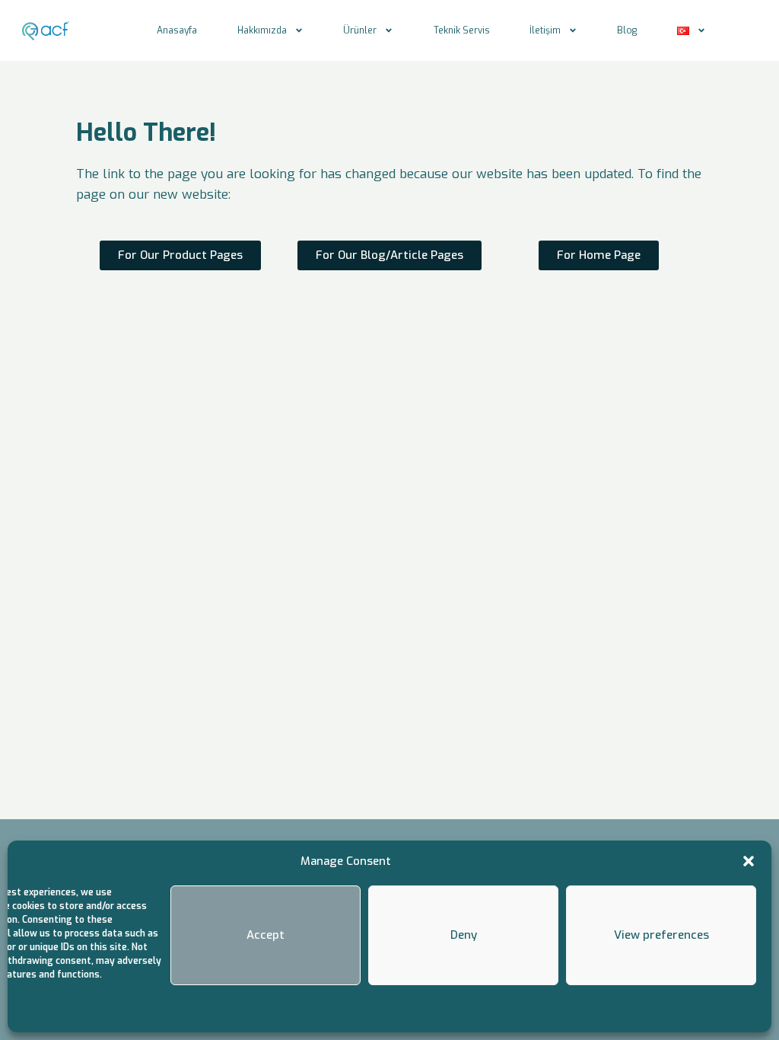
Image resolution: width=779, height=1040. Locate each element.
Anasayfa (177, 30)
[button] (748, 861)
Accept (265, 935)
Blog (627, 30)
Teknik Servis (462, 30)
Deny (463, 935)
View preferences (661, 935)
